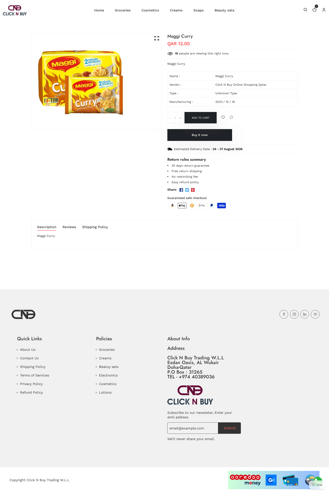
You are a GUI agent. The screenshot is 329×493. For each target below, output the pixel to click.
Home (99, 10)
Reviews (69, 227)
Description (46, 227)
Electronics (108, 375)
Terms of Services (34, 375)
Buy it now (200, 135)
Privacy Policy (31, 384)
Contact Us (29, 358)
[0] (314, 10)
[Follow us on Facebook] (181, 190)
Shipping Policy (95, 227)
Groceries (123, 10)
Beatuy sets (108, 367)
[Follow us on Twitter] (187, 190)
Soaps (198, 10)
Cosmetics (150, 10)
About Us (27, 350)
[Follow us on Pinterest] (193, 190)
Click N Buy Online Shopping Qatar (241, 84)
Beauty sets (225, 10)
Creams (176, 10)
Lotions (105, 392)
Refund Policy (31, 392)
